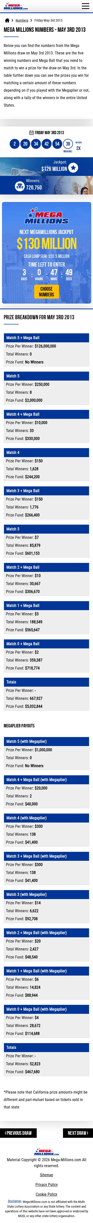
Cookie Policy (46, 1194)
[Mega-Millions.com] (16, 2)
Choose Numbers (46, 291)
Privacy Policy (46, 1184)
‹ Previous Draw (18, 1133)
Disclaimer (14, 1201)
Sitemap (46, 1175)
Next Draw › (78, 1133)
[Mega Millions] (7, 20)
